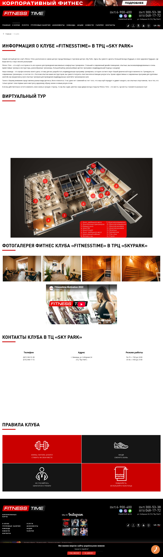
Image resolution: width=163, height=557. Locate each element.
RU (158, 25)
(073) (150, 15)
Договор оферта (29, 542)
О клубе (5, 523)
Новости (6, 531)
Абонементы (32, 526)
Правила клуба (41, 542)
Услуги (30, 523)
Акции (29, 528)
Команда (6, 528)
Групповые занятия (11, 526)
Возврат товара (67, 542)
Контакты (6, 533)
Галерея (30, 531)
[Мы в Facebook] (133, 26)
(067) (150, 12)
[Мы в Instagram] (138, 26)
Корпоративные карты (9, 515)
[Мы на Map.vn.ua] (148, 26)
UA (155, 25)
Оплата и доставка (54, 542)
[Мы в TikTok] (128, 26)
